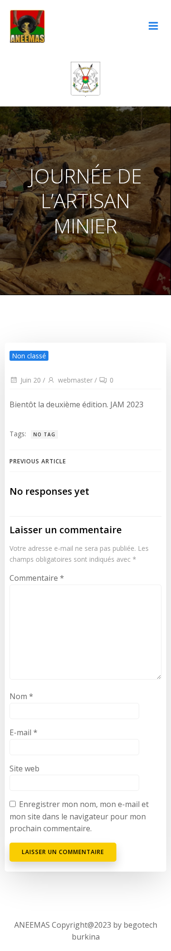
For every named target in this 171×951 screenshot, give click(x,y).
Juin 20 (30, 379)
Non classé (29, 355)
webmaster (75, 379)
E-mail (24, 732)
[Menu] (153, 26)
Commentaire (37, 578)
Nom (21, 696)
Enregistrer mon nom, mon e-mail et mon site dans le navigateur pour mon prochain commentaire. (79, 816)
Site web (24, 768)
